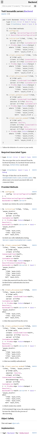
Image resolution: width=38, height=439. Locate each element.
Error (13, 22)
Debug (22, 20)
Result (14, 35)
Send (29, 20)
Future (25, 45)
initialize (13, 38)
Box (16, 45)
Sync (36, 20)
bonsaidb (11, 11)
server (20, 11)
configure (13, 31)
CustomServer (30, 43)
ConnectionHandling (17, 263)
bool (26, 127)
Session (29, 101)
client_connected (16, 55)
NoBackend (24, 433)
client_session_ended (18, 118)
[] (9, 14)
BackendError (7, 200)
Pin (12, 45)
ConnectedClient (24, 80)
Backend (32, 2)
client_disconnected (18, 76)
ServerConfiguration (26, 33)
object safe (15, 423)
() (10, 222)
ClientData (15, 24)
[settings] (35, 6)
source (3, 14)
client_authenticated (18, 95)
